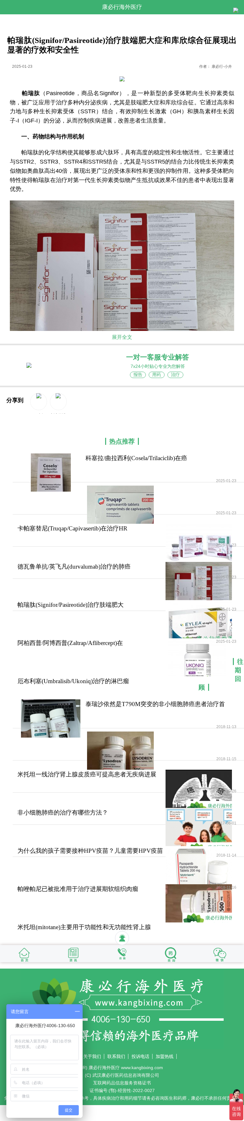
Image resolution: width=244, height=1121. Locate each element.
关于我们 (92, 1056)
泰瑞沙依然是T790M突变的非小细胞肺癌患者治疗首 (155, 704)
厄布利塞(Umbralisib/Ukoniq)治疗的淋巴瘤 (73, 681)
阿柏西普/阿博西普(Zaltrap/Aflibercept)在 (70, 643)
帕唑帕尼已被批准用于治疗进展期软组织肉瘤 (77, 889)
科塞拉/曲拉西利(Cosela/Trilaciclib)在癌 (136, 458)
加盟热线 (164, 1056)
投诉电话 (140, 1056)
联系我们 (116, 1056)
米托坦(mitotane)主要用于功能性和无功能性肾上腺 (84, 927)
